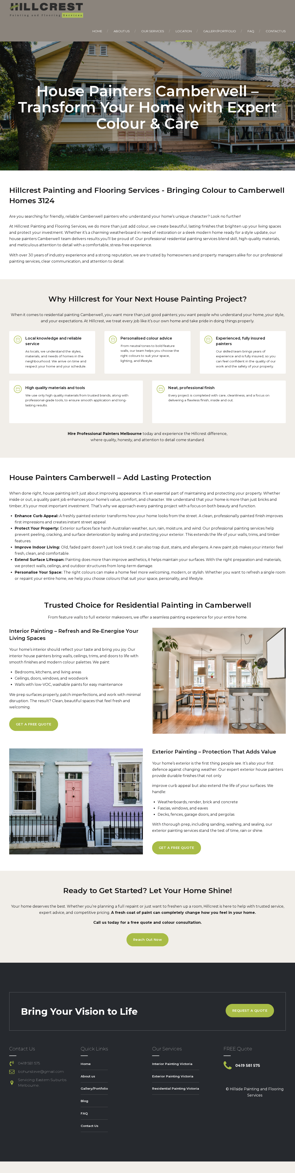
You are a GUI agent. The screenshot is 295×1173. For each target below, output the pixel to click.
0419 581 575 (29, 1063)
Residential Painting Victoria (175, 1088)
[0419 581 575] (11, 1063)
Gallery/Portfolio (219, 31)
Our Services (152, 31)
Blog (84, 1101)
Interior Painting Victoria (172, 1064)
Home (97, 31)
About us (122, 31)
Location (184, 31)
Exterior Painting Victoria (172, 1076)
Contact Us (276, 31)
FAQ (251, 31)
